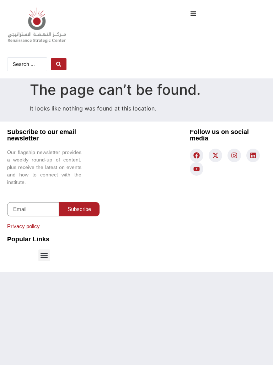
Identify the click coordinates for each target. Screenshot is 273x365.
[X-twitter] (215, 155)
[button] (193, 13)
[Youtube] (196, 169)
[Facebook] (196, 155)
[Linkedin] (253, 155)
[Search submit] (58, 64)
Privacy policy (23, 226)
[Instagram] (234, 155)
